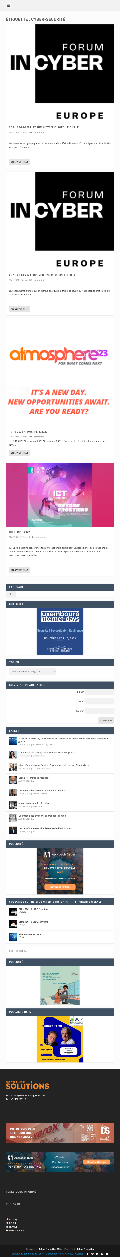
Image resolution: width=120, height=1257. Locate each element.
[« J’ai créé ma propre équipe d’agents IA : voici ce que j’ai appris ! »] (13, 767)
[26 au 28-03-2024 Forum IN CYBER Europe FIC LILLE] (60, 221)
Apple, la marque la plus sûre (34, 803)
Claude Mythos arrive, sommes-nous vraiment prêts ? (46, 752)
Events (24, 132)
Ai (33, 781)
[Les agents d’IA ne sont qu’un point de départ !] (13, 792)
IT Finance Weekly (40, 744)
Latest (51, 744)
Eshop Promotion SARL (50, 1249)
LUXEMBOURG (16, 1230)
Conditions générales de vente (28, 1253)
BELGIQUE (14, 1219)
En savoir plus (19, 161)
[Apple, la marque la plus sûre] (13, 805)
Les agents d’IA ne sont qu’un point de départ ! (43, 790)
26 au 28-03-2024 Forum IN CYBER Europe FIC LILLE (42, 275)
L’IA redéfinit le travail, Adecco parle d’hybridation (45, 828)
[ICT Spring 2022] (60, 495)
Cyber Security (38, 755)
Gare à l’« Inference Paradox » (34, 777)
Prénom (80, 710)
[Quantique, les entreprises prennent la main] (13, 818)
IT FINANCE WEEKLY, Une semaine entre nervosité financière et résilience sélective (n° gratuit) (64, 740)
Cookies (79, 1253)
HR (33, 831)
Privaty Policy (66, 1253)
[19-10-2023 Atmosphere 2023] (60, 373)
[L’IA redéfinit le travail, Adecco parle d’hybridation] (13, 830)
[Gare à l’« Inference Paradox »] (13, 780)
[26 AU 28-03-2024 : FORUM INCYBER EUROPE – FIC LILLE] (60, 73)
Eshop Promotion (86, 1249)
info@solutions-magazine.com (29, 1095)
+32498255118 (18, 1099)
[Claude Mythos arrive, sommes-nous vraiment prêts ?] (13, 754)
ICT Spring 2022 (19, 532)
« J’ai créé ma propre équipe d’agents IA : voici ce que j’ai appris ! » (53, 765)
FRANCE (13, 1226)
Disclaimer (51, 1253)
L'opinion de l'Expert (41, 768)
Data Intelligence (39, 793)
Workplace (37, 806)
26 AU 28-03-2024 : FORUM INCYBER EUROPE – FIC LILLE (44, 127)
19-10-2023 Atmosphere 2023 (28, 431)
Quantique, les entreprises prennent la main (42, 815)
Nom (81, 701)
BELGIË (12, 1223)
